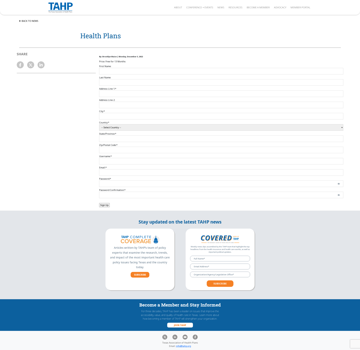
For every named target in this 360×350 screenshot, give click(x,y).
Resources (235, 7)
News (220, 7)
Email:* (103, 167)
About (178, 7)
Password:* (105, 178)
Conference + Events (199, 7)
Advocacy (280, 7)
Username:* (105, 156)
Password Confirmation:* (112, 190)
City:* (102, 111)
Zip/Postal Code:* (108, 145)
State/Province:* (107, 133)
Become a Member (258, 7)
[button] (180, 21)
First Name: (105, 66)
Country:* (104, 122)
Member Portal (300, 7)
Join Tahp (180, 325)
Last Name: (105, 77)
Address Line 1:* (107, 88)
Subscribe (140, 274)
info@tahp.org (183, 346)
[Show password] (338, 183)
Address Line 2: (107, 100)
